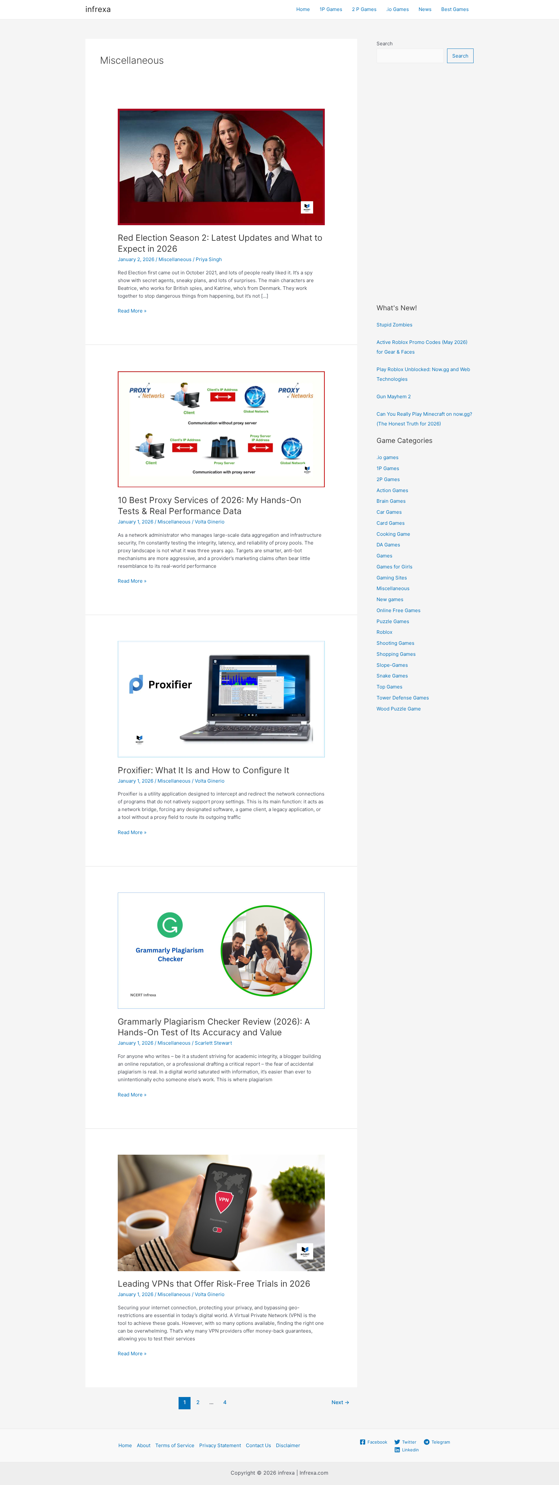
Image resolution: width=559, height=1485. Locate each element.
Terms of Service (174, 1445)
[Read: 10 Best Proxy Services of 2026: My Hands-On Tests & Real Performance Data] (221, 429)
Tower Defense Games (403, 698)
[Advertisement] (425, 174)
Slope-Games (392, 665)
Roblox (384, 632)
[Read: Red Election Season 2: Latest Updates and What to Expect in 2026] (221, 166)
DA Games (388, 545)
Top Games (389, 687)
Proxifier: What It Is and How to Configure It (203, 770)
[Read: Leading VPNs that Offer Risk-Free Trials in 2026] (221, 1212)
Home (303, 9)
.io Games (397, 9)
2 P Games (364, 9)
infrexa (98, 9)
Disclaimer (288, 1445)
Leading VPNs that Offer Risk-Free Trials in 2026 (214, 1284)
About (143, 1445)
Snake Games (392, 676)
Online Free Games (399, 610)
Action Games (392, 490)
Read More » (132, 311)
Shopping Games (396, 654)
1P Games (331, 9)
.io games (388, 457)
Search (385, 43)
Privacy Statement (220, 1445)
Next (340, 1402)
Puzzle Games (393, 621)
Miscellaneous (175, 259)
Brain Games (391, 501)
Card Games (391, 523)
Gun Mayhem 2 (394, 396)
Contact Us (258, 1445)
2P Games (388, 479)
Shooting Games (395, 643)
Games (384, 556)
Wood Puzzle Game (399, 709)
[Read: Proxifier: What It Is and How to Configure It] (221, 699)
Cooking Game (393, 534)
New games (390, 599)
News (425, 9)
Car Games (389, 512)
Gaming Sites (392, 578)
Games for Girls (394, 567)
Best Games (455, 9)
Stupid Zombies (394, 325)
